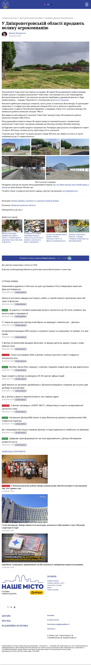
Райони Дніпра (52, 590)
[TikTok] (51, 4)
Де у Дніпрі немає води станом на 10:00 (19, 265)
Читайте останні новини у (43, 258)
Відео (49, 587)
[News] (48, 4)
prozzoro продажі (61, 100)
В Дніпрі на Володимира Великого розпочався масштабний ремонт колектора (36, 269)
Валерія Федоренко (17, 33)
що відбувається (70, 191)
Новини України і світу (55, 583)
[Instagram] (45, 4)
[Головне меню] (86, 4)
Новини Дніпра (10, 18)
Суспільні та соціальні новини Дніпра (42, 201)
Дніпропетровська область (23, 205)
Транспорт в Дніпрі (54, 585)
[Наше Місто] (5, 4)
